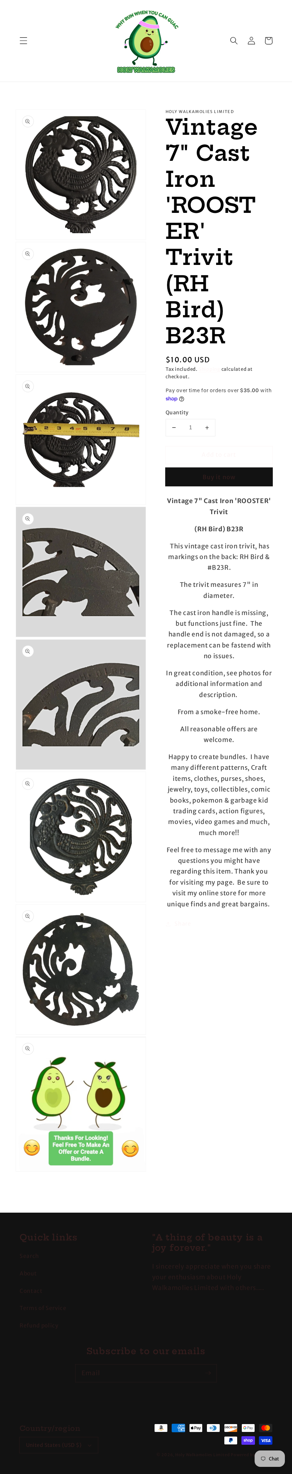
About (28, 1273)
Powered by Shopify (251, 1454)
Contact (31, 1291)
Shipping (209, 369)
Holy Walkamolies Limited (202, 1454)
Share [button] (182, 923)
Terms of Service (43, 1308)
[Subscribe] (208, 1373)
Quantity (177, 412)
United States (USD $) (54, 1445)
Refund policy (39, 1325)
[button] (23, 40)
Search (29, 1256)
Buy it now (219, 477)
